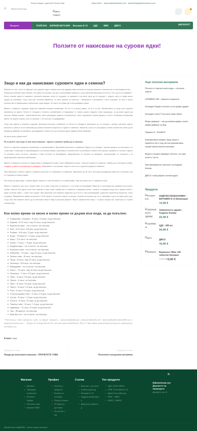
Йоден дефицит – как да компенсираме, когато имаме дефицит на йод (166, 123)
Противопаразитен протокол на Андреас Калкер (163, 166)
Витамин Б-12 (80, 25)
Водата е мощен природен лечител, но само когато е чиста (165, 155)
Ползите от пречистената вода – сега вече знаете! (164, 90)
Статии (79, 379)
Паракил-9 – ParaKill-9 (155, 132)
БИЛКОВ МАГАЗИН (60, 25)
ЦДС (95, 25)
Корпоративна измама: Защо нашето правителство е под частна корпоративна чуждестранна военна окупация (164, 143)
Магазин (26, 379)
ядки (14, 338)
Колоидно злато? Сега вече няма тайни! (163, 113)
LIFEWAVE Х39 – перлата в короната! (162, 99)
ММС (106, 25)
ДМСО (117, 25)
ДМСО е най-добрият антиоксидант (161, 175)
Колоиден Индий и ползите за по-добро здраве (166, 106)
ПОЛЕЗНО (41, 25)
